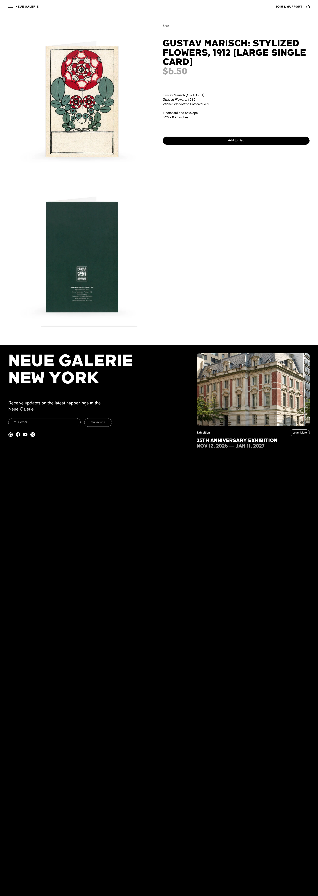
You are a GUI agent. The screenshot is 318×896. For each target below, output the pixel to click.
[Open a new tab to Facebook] (18, 434)
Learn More (300, 432)
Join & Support (288, 7)
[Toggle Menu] (10, 6)
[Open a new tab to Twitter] (32, 434)
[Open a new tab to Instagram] (10, 434)
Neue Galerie (27, 7)
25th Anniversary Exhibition (237, 441)
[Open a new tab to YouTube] (25, 434)
